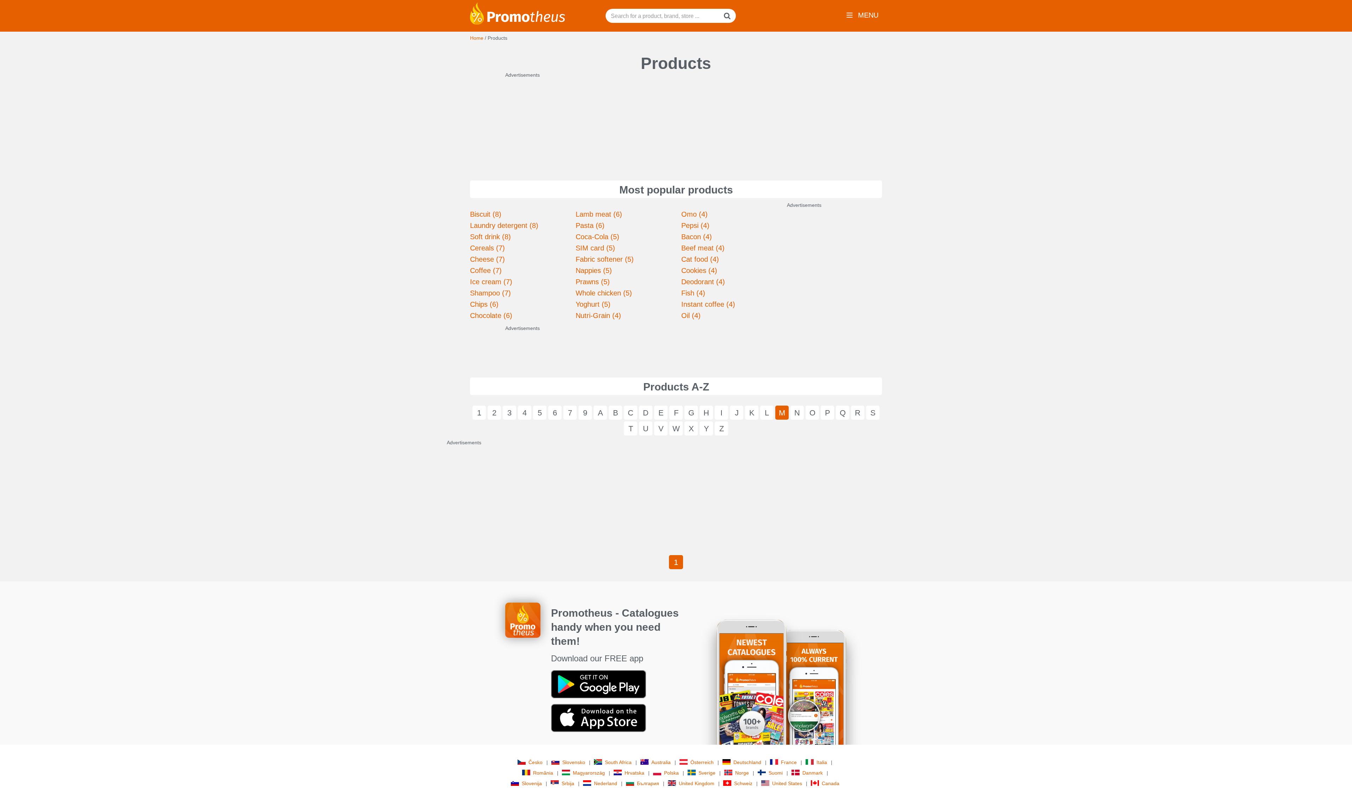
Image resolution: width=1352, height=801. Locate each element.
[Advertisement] (676, 122)
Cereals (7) (487, 248)
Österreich (702, 762)
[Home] (517, 13)
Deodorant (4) (703, 282)
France (789, 762)
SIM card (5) (595, 248)
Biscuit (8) (485, 214)
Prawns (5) (593, 282)
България (648, 783)
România (543, 773)
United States (787, 783)
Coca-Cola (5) (597, 237)
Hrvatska (634, 773)
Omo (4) (694, 214)
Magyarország (589, 773)
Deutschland (747, 762)
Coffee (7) (486, 270)
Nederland (605, 783)
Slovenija (532, 783)
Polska (671, 773)
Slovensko (573, 762)
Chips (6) (484, 304)
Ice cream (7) (491, 282)
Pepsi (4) (695, 225)
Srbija (568, 783)
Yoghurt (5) (593, 304)
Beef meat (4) (703, 248)
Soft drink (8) (490, 237)
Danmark (812, 773)
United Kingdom (696, 783)
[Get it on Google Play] (598, 684)
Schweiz (743, 783)
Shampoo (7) (490, 293)
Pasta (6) (590, 225)
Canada (830, 783)
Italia (821, 762)
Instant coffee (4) (708, 304)
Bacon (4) (696, 237)
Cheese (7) (487, 259)
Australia (661, 762)
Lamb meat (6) (599, 214)
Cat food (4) (700, 259)
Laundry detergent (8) (504, 225)
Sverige (707, 773)
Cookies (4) (699, 270)
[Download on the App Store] (598, 717)
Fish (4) (693, 293)
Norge (742, 773)
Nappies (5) (594, 270)
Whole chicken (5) (604, 293)
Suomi (776, 773)
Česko (535, 762)
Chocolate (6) (491, 315)
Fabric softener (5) (605, 259)
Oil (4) (691, 315)
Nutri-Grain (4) (598, 315)
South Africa (618, 762)
